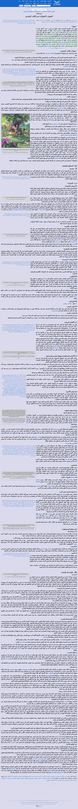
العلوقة (26, 778)
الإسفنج (31, 778)
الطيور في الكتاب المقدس (63, 776)
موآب (63, 494)
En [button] (31, 3)
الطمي (57, 709)
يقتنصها (45, 637)
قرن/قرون (67, 780)
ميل (61, 734)
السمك (49, 549)
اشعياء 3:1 (48, 42)
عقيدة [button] (30, 1)
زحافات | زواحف (67, 303)
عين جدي (57, 241)
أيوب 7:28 (41, 152)
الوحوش (73, 639)
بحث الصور (21, 5)
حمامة (74, 296)
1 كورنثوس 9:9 (40, 38)
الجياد (57, 772)
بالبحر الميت (42, 209)
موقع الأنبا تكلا (9, 356)
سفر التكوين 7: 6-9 (15, 422)
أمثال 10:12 (48, 38)
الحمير (61, 772)
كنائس (31, 802)
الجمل (73, 244)
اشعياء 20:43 (69, 46)
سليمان (24, 669)
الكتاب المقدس (49, 53)
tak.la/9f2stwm (39, 806)
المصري (75, 456)
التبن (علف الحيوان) (47, 778)
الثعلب (75, 269)
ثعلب (73, 267)
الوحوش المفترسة (37, 758)
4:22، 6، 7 (58, 38)
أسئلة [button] (23, 1)
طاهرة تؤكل (61, 46)
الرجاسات (9, 778)
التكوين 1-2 (13, 477)
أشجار (4, 204)
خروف (46, 516)
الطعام (42, 292)
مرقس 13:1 (55, 32)
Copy (37, 805)
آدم (62, 30)
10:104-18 (48, 40)
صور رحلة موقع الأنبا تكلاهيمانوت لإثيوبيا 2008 (23, 356)
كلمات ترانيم (27, 802)
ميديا (24, 802)
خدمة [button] (20, 1)
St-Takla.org (28, 7)
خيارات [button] (26, 3)
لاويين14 (55, 46)
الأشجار (55, 346)
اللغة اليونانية (41, 20)
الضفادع (45, 549)
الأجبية (45, 802)
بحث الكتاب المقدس (27, 5)
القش (35, 778)
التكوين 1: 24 (30, 477)
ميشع (40, 514)
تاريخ (37, 802)
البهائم (22, 778)
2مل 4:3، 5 (69, 517)
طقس (41, 802)
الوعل (71, 239)
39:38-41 (74, 42)
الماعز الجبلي (59, 239)
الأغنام (23, 209)
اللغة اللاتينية (62, 20)
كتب (35, 802)
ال (76, 284)
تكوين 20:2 (57, 30)
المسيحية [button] (49, 1)
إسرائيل (56, 516)
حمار (49, 509)
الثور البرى (74, 648)
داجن (56, 780)
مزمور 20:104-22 (56, 42)
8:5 (70, 44)
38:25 (58, 44)
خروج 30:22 (48, 36)
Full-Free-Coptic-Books (33, 7)
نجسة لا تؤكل (47, 46)
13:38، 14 (41, 42)
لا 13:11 (70, 152)
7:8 (67, 44)
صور (22, 802)
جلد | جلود (61, 780)
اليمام (71, 742)
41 (62, 42)
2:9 (71, 32)
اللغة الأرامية (48, 21)
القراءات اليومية (48, 802)
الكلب (43, 776)
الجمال (38, 486)
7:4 (72, 44)
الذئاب (38, 437)
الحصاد (67, 459)
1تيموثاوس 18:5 (72, 40)
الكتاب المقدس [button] (43, 1)
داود (28, 669)
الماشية (73, 126)
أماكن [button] (45, 3)
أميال (43, 237)
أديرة (29, 802)
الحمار (37, 504)
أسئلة (43, 802)
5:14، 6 (63, 44)
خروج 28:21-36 (52, 34)
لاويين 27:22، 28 (72, 38)
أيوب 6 (38, 40)
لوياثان (48, 776)
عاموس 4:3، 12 (51, 44)
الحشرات (68, 443)
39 (70, 42)
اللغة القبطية (74, 21)
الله (37, 28)
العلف (39, 778)
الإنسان (56, 347)
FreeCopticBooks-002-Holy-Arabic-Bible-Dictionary (42, 7)
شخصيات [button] (50, 3)
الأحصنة (39, 776)
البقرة (50, 118)
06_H (50, 7)
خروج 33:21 (61, 36)
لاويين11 (41, 46)
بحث (53, 802)
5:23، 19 (42, 36)
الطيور (73, 443)
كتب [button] (38, 1)
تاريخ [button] (27, 1)
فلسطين (51, 673)
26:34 (37, 36)
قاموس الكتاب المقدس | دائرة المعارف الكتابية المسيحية (39, 11)
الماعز (19, 209)
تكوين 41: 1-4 (9, 199)
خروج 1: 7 (6, 576)
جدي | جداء (74, 780)
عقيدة (39, 802)
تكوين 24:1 (48, 28)
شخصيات (34, 802)
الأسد (13, 644)
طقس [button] (34, 1)
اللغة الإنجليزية (73, 20)
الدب (6, 429)
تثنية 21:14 (64, 38)
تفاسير (51, 802)
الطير (9, 290)
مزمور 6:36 (55, 40)
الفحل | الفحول (50, 780)
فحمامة (68, 740)
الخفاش (3, 778)
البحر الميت (74, 241)
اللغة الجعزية (56, 21)
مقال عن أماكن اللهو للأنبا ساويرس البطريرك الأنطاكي (21, 776)
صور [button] (41, 3)
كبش (37, 516)
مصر (6, 658)
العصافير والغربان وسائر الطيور (68, 135)
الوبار (26, 355)
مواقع (21, 802)
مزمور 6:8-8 (66, 32)
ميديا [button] (38, 3)
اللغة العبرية (52, 20)
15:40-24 (66, 42)
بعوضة (75, 544)
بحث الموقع (34, 5)
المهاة (18, 778)
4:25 (53, 38)
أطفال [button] (34, 3)
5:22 (45, 34)
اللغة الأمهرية (65, 21)
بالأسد (69, 130)
